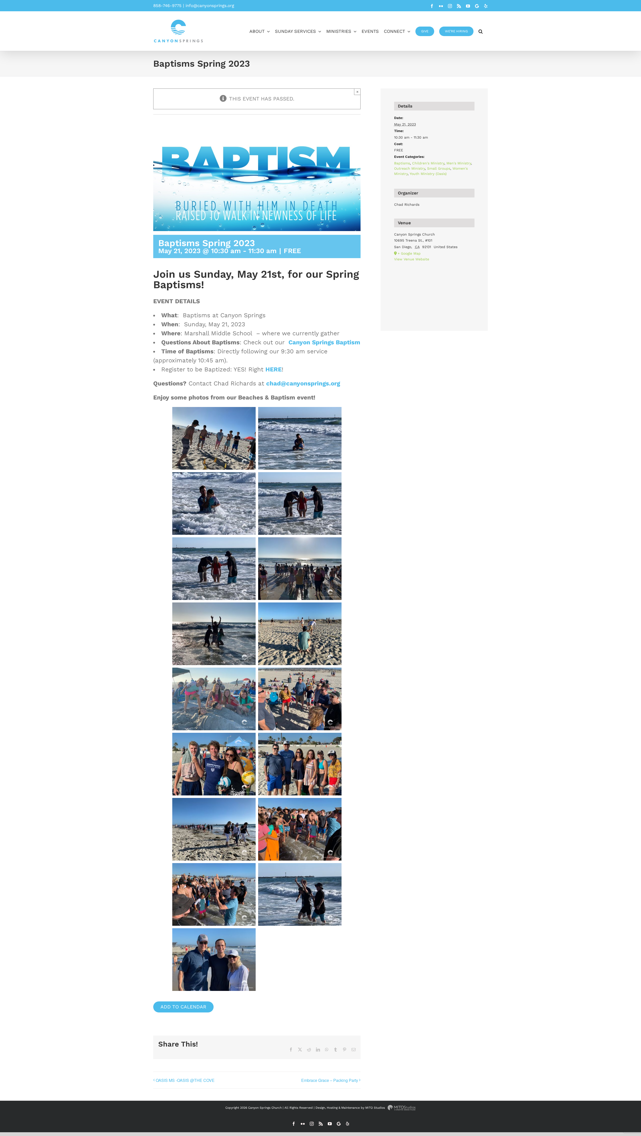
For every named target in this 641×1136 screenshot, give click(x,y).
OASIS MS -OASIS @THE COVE (185, 1080)
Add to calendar (183, 1007)
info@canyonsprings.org (210, 5)
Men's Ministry (458, 163)
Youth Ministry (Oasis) (428, 174)
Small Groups (438, 168)
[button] (480, 31)
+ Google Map (409, 253)
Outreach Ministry (409, 168)
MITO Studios (375, 1107)
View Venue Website (411, 259)
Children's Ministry (428, 163)
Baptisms (402, 163)
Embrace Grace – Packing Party (329, 1080)
